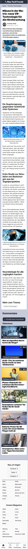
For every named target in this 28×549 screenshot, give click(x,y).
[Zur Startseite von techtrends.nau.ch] (14, 2)
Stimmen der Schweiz (20, 493)
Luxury (17, 512)
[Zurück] (1, 2)
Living (16, 509)
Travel (16, 517)
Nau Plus (17, 490)
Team (16, 529)
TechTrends (18, 520)
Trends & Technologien (15, 6)
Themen (17, 495)
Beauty (4, 523)
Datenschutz (5, 534)
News (3, 481)
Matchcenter (18, 484)
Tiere (3, 517)
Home (4, 6)
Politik (16, 481)
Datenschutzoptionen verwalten (8, 536)
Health (4, 509)
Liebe (3, 512)
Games (4, 493)
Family (4, 514)
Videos (4, 490)
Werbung (4, 529)
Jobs (3, 531)
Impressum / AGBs (20, 534)
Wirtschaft (18, 487)
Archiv (4, 498)
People (4, 487)
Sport (3, 484)
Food (16, 514)
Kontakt (17, 531)
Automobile (5, 520)
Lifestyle (4, 495)
